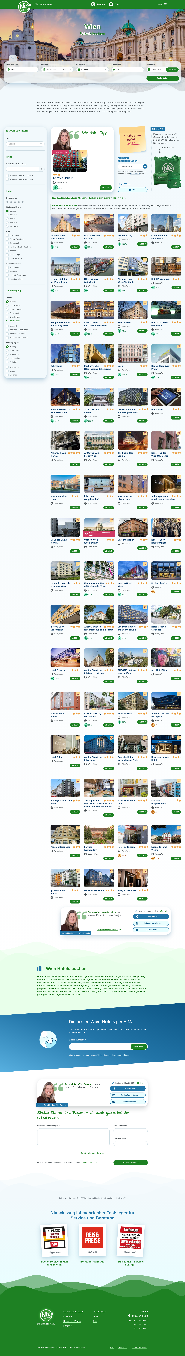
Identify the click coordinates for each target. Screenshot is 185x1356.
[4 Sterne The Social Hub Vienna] (133, 440)
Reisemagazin (99, 1311)
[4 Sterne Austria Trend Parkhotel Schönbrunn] (99, 310)
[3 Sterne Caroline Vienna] (133, 527)
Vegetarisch (14, 367)
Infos (134, 190)
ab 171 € (108, 421)
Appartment (14, 313)
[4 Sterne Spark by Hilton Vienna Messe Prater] (133, 744)
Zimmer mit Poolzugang (19, 330)
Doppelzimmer (15, 305)
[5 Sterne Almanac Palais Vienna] (65, 440)
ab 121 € (175, 334)
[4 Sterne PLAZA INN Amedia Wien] (99, 223)
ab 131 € (142, 374)
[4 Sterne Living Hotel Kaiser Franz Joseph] (65, 266)
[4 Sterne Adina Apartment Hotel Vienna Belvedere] (166, 484)
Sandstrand (14, 243)
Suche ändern (163, 78)
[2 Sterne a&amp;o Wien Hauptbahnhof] (166, 788)
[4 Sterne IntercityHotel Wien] (133, 570)
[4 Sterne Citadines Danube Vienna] (65, 527)
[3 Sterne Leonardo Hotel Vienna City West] (65, 570)
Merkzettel (133, 143)
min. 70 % (13, 215)
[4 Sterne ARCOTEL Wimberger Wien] (99, 440)
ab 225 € (175, 508)
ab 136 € (75, 290)
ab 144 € (108, 377)
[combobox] (24, 69)
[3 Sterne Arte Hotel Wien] (166, 657)
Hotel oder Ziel (12, 64)
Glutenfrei (13, 375)
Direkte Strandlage (17, 239)
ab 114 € (105, 187)
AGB (112, 1347)
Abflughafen (116, 64)
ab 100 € (75, 247)
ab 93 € (176, 812)
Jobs (95, 1321)
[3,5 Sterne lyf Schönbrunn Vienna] (65, 878)
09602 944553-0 (140, 1316)
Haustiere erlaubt (16, 279)
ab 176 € (142, 508)
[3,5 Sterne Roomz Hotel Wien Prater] (166, 353)
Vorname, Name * (120, 1138)
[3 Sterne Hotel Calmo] (65, 744)
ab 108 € (142, 331)
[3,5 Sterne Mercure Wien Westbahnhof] (65, 223)
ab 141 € (108, 551)
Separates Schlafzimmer (19, 337)
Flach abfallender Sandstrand (21, 247)
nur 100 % (14, 226)
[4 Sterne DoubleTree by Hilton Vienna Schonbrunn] (99, 353)
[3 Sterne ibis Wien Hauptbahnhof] (99, 484)
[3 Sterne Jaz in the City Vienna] (99, 397)
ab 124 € (75, 374)
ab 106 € (175, 638)
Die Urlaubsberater (44, 4)
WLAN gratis (14, 267)
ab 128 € (108, 638)
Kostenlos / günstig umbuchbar (21, 179)
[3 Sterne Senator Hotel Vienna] (65, 701)
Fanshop (67, 1326)
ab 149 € (142, 681)
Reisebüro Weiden (72, 1321)
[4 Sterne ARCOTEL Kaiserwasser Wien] (133, 657)
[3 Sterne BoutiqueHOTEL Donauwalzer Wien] (65, 397)
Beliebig (13, 211)
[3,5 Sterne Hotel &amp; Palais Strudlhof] (166, 614)
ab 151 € (142, 899)
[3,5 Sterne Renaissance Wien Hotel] (166, 744)
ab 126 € (75, 812)
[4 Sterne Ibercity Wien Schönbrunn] (65, 614)
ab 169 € (175, 418)
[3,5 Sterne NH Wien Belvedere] (99, 878)
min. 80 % (13, 219)
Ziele (13, 58)
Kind (174, 69)
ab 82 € (176, 287)
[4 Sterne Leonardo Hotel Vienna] (166, 834)
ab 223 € (108, 290)
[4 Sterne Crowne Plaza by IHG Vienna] (99, 701)
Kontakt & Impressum (73, 1311)
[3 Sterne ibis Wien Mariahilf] (70, 161)
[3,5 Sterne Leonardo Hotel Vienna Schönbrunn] (133, 614)
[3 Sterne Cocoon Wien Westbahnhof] (99, 527)
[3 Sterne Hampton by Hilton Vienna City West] (65, 310)
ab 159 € (142, 812)
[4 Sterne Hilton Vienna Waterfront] (99, 266)
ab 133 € (108, 768)
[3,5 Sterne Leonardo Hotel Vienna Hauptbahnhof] (133, 397)
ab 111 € (176, 247)
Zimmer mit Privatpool (18, 334)
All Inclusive (14, 350)
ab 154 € (75, 421)
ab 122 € (142, 244)
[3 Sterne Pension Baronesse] (65, 834)
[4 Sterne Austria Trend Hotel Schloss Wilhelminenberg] (99, 614)
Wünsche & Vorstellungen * (48, 1126)
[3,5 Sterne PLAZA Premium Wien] (65, 484)
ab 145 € (175, 464)
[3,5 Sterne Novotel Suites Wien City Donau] (166, 440)
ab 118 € (142, 290)
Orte (7, 139)
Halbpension (15, 358)
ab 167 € (108, 594)
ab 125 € (75, 638)
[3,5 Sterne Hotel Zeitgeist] (65, 657)
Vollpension (14, 354)
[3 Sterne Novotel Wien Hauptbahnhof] (166, 527)
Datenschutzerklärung (120, 1055)
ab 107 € (75, 594)
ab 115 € (176, 591)
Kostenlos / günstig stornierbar (21, 175)
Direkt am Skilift (16, 258)
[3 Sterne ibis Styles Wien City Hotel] (65, 788)
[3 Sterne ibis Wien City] (133, 223)
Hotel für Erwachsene (18, 275)
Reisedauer (81, 64)
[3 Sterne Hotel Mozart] (133, 310)
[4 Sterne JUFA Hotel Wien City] (133, 788)
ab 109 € (175, 377)
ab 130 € (75, 334)
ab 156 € (108, 464)
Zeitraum (44, 64)
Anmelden (139, 1046)
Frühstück (13, 362)
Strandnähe (14, 235)
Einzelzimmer (15, 317)
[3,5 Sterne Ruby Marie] (65, 353)
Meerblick (13, 326)
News (95, 1316)
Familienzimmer (16, 309)
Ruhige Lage (15, 255)
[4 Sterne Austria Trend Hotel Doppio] (166, 701)
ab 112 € (176, 678)
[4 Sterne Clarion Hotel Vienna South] (166, 223)
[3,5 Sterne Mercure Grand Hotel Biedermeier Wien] (99, 570)
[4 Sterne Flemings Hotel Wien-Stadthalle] (133, 266)
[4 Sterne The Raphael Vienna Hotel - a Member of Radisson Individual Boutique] (99, 788)
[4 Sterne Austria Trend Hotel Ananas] (99, 744)
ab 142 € (175, 551)
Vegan (12, 371)
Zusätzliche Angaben (91, 1153)
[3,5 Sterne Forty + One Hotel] (133, 878)
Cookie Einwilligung (139, 1347)
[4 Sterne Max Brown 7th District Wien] (133, 484)
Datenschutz (135, 174)
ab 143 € (108, 334)
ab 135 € (75, 551)
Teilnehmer (150, 64)
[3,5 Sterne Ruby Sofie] (166, 397)
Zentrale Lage (15, 251)
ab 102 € (108, 247)
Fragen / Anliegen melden (107, 930)
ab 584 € (75, 464)
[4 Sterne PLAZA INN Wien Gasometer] (166, 310)
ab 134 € (142, 768)
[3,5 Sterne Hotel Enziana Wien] (166, 266)
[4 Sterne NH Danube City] (166, 570)
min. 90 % (13, 222)
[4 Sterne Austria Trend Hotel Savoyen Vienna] (99, 657)
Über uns (67, 1316)
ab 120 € (142, 594)
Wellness (13, 271)
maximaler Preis (16, 164)
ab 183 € (142, 548)
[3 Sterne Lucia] (133, 353)
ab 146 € (142, 421)
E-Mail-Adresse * (77, 1040)
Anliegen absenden (131, 1162)
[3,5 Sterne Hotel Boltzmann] (133, 834)
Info (164, 911)
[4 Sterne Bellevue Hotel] (133, 701)
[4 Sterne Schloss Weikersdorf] (99, 834)
